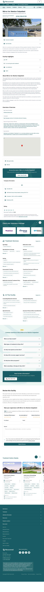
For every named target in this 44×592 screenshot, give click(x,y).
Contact (4, 536)
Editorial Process (6, 529)
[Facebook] (20, 552)
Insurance (9, 7)
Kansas (13, 4)
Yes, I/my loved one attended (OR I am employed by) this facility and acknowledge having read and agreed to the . (23, 439)
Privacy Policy (24, 574)
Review (5, 426)
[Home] (3, 4)
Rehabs (7, 4)
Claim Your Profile (22, 175)
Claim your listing (6, 545)
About (4, 7)
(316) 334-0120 (11, 378)
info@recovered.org (6, 557)
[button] (22, 28)
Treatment (14, 7)
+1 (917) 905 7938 (6, 559)
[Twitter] (26, 552)
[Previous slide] (37, 222)
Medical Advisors (6, 534)
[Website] (22, 185)
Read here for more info (23, 216)
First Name (6, 420)
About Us (4, 527)
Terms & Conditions (31, 574)
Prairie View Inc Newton (9, 475)
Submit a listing (5, 543)
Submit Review (22, 444)
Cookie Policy (38, 574)
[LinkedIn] (29, 552)
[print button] (34, 7)
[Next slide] (40, 222)
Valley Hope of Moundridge (30, 475)
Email (24, 420)
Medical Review (6, 531)
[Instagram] (23, 552)
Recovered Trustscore (7, 538)
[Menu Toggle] (39, 1)
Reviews (20, 7)
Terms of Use (31, 440)
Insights (4, 540)
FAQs (24, 7)
